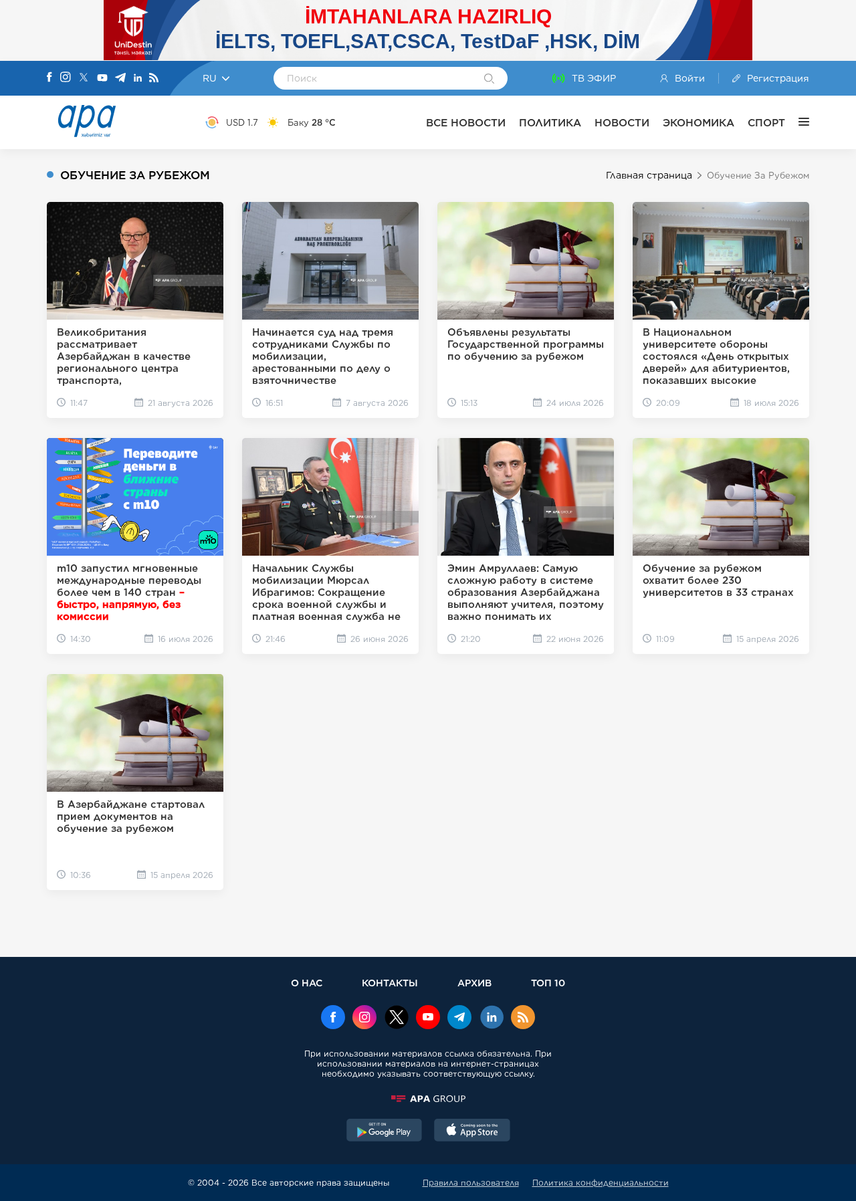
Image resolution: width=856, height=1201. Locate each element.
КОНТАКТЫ (390, 982)
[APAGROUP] (428, 1098)
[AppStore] (472, 1131)
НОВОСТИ (622, 122)
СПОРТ (766, 122)
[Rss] (153, 78)
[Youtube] (102, 78)
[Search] (489, 80)
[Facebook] (49, 78)
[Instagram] (65, 78)
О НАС (306, 982)
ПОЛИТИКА (550, 122)
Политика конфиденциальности (600, 1183)
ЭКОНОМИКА (698, 122)
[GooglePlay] (384, 1131)
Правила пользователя (471, 1183)
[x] (397, 1018)
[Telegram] (120, 78)
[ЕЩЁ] (797, 122)
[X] (83, 78)
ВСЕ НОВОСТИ (466, 122)
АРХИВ (474, 982)
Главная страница (649, 175)
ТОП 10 (548, 982)
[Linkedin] (138, 78)
